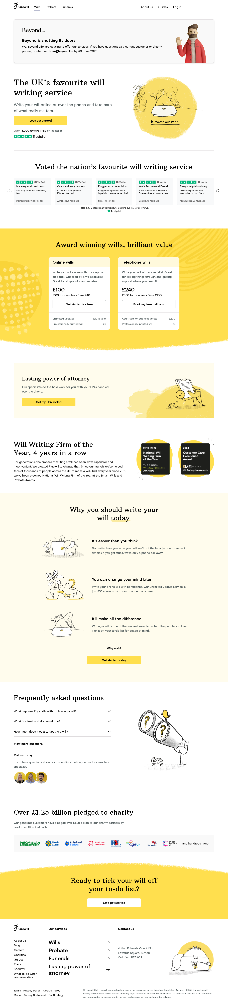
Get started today (114, 660)
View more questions (28, 743)
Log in (177, 7)
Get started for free (79, 304)
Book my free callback (148, 304)
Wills (37, 7)
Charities (20, 954)
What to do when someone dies (25, 975)
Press (17, 964)
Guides (163, 7)
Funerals (67, 7)
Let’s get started (41, 120)
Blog (17, 945)
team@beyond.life (61, 51)
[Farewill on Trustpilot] (30, 136)
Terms (17, 990)
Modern (30, 995)
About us (147, 7)
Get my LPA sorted (49, 402)
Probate (51, 7)
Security (19, 968)
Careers (19, 950)
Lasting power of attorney (69, 969)
